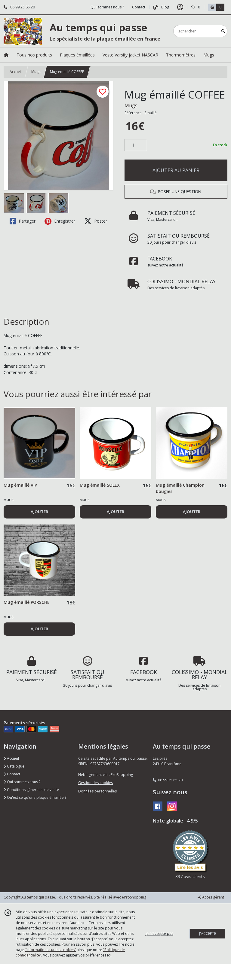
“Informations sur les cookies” (50, 949)
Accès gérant (212, 897)
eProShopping (134, 897)
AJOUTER (39, 511)
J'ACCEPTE (207, 933)
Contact (138, 7)
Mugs (35, 71)
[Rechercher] (223, 31)
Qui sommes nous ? (23, 781)
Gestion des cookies (95, 782)
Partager (26, 221)
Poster (100, 221)
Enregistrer (64, 221)
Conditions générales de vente (32, 789)
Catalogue (15, 766)
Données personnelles (97, 791)
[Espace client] (180, 7)
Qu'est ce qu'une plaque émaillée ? (36, 797)
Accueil (16, 71)
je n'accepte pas (159, 933)
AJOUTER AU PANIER (175, 170)
